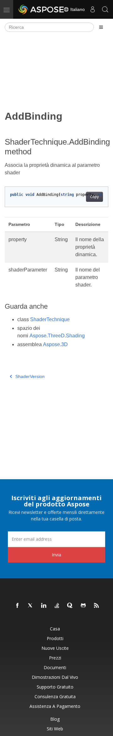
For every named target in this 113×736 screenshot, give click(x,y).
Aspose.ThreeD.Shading (57, 335)
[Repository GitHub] (83, 606)
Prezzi (55, 658)
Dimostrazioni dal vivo (55, 677)
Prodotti (55, 638)
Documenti (55, 667)
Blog (55, 719)
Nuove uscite (55, 648)
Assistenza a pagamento (55, 706)
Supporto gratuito (55, 687)
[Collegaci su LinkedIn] (44, 606)
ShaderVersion (30, 376)
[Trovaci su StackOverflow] (57, 606)
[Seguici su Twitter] (31, 606)
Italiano (77, 9)
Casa (55, 629)
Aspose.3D (55, 344)
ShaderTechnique (50, 319)
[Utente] (92, 9)
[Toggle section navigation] (101, 27)
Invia (56, 555)
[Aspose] (41, 9)
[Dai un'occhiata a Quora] (70, 606)
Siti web (55, 729)
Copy (94, 197)
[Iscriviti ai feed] (97, 606)
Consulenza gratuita (55, 696)
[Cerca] (105, 9)
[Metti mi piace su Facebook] (17, 606)
